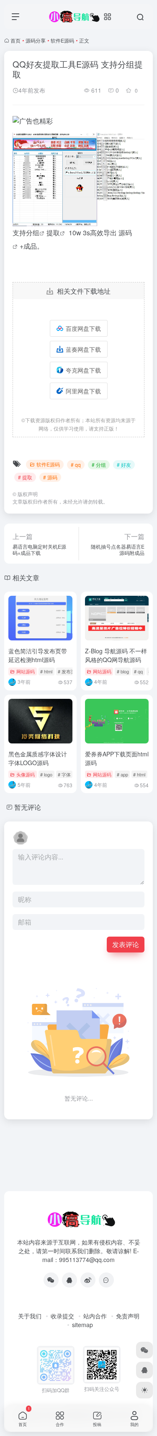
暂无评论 (27, 807)
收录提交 (62, 1316)
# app (122, 774)
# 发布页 (66, 671)
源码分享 (36, 40)
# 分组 (99, 464)
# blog (123, 671)
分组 (32, 232)
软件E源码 (62, 40)
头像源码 (25, 774)
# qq (76, 464)
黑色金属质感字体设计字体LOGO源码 (37, 758)
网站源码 (25, 671)
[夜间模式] (144, 1390)
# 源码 (50, 477)
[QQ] (69, 1279)
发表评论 (125, 944)
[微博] (87, 1279)
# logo (46, 774)
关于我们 (29, 1316)
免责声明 (127, 1316)
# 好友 (124, 464)
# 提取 (25, 477)
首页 (15, 40)
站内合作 (95, 1316)
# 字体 (64, 774)
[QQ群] (106, 1279)
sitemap (82, 1324)
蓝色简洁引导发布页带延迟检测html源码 (37, 655)
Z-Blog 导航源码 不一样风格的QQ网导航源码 (116, 655)
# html (46, 671)
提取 (53, 232)
